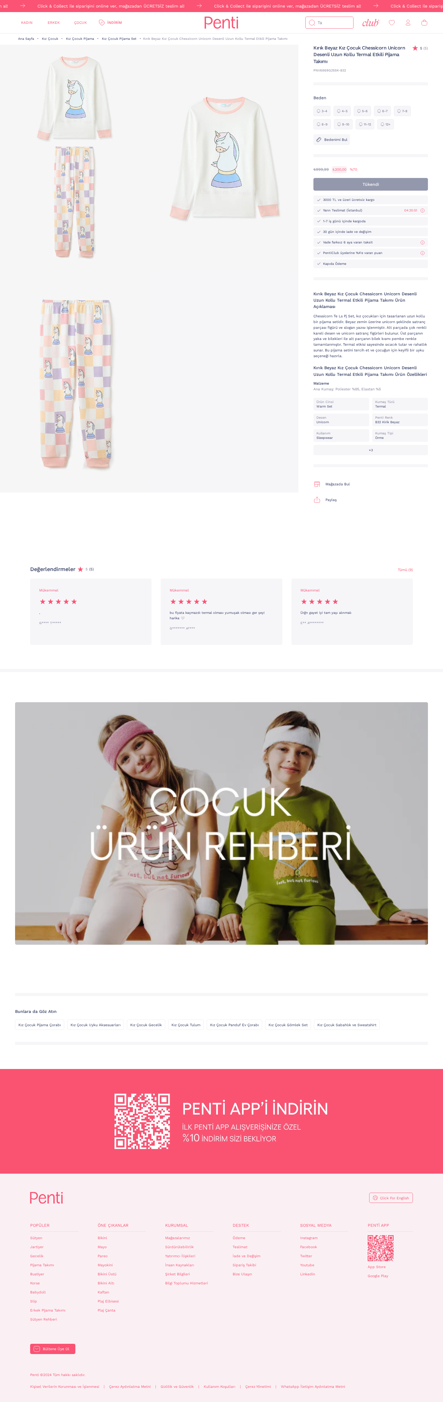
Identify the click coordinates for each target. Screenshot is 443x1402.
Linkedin (307, 1274)
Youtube (307, 1265)
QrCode (381, 1248)
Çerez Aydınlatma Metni (130, 1387)
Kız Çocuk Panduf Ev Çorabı (234, 1025)
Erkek (54, 23)
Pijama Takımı (42, 1265)
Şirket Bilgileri (177, 1274)
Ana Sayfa (26, 39)
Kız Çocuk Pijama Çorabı (39, 1025)
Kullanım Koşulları (219, 1387)
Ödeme (239, 1238)
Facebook (308, 1247)
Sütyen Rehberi (43, 1319)
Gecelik (36, 1256)
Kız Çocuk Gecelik (146, 1025)
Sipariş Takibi (244, 1265)
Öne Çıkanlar (113, 1225)
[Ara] (312, 22)
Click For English (394, 1198)
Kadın (27, 23)
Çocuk (80, 23)
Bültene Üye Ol (56, 1349)
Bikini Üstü (107, 1274)
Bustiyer (37, 1274)
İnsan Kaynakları (179, 1265)
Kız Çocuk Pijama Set (119, 39)
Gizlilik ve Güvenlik (177, 1387)
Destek (241, 1225)
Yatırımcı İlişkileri (180, 1256)
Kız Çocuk (50, 39)
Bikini (102, 1238)
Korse (35, 1283)
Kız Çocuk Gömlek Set (288, 1025)
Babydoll (38, 1292)
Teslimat (240, 1247)
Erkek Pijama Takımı (47, 1310)
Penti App (378, 1225)
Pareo (103, 1256)
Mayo (102, 1247)
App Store (377, 1267)
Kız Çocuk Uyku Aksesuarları (96, 1025)
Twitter (306, 1256)
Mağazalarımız (177, 1238)
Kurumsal (176, 1225)
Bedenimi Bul (335, 140)
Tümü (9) (405, 570)
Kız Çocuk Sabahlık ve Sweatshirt (346, 1025)
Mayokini (105, 1265)
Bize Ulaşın (242, 1274)
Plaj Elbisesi (108, 1301)
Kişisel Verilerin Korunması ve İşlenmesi (64, 1387)
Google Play (378, 1276)
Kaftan (103, 1292)
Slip (33, 1301)
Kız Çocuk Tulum (185, 1025)
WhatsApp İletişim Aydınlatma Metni (313, 1387)
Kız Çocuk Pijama (80, 39)
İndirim (114, 23)
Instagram (309, 1238)
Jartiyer (37, 1247)
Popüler (39, 1225)
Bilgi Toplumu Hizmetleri (186, 1283)
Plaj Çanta (106, 1310)
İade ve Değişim (246, 1256)
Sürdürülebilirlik (179, 1247)
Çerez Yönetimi (258, 1387)
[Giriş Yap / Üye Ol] (408, 23)
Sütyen (36, 1238)
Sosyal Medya (315, 1225)
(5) (424, 48)
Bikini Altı (106, 1283)
